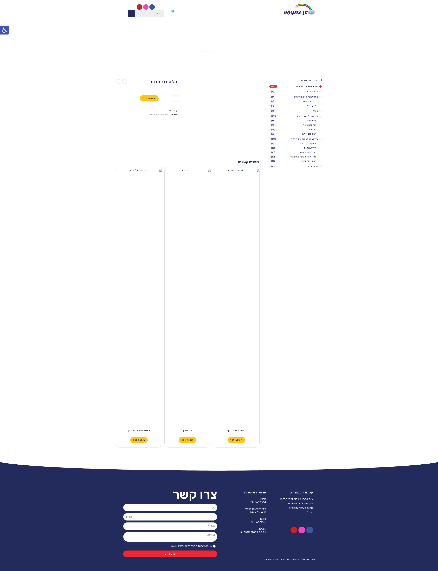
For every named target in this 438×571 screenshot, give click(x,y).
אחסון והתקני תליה (308, 143)
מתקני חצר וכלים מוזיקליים (306, 96)
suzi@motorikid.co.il (253, 532)
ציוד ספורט (312, 129)
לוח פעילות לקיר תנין (139, 430)
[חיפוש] (131, 13)
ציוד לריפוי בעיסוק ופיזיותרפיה (304, 139)
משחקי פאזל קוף (236, 430)
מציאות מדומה (311, 91)
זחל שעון (187, 430)
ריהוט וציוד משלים (309, 161)
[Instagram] (146, 7)
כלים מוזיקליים (310, 101)
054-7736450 (257, 512)
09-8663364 (258, 502)
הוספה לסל (149, 98)
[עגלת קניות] (174, 12)
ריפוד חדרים (312, 166)
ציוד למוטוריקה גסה (308, 152)
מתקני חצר (312, 105)
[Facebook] (152, 7)
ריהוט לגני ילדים (309, 134)
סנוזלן (315, 111)
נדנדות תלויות (310, 148)
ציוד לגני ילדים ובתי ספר (307, 116)
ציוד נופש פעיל (310, 125)
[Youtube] (139, 7)
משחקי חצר (311, 120)
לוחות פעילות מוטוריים (159, 114)
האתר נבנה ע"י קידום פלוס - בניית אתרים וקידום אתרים (289, 559)
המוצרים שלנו (223, 51)
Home (234, 51)
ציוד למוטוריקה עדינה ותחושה (303, 156)
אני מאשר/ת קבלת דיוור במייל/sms (191, 546)
